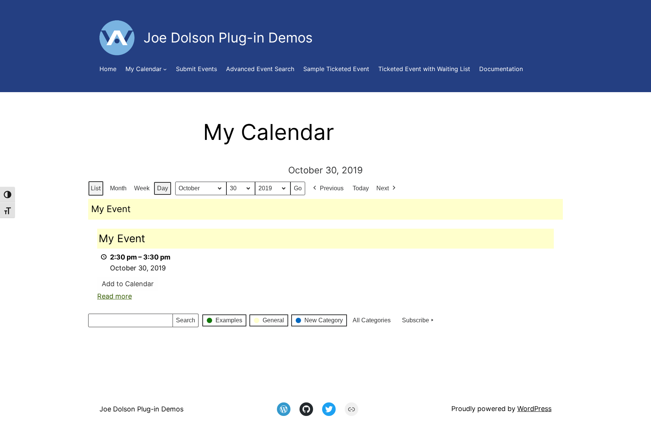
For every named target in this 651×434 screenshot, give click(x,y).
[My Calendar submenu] (165, 69)
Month (118, 188)
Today (361, 188)
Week (142, 188)
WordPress (534, 409)
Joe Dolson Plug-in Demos (141, 409)
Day (162, 188)
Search (185, 322)
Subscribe (415, 320)
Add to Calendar (128, 284)
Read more (114, 296)
